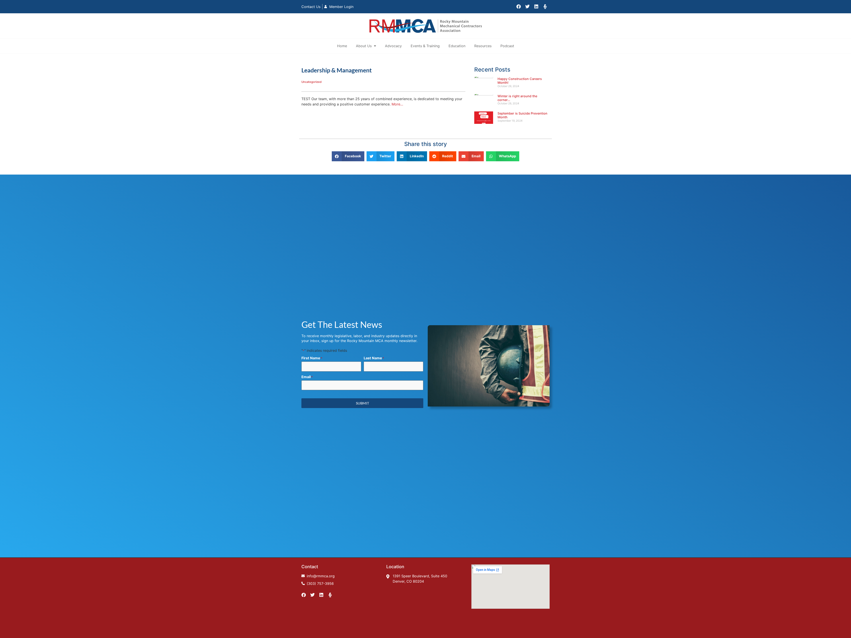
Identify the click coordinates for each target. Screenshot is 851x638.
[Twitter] (527, 6)
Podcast (507, 46)
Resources (483, 46)
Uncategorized (311, 82)
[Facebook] (518, 6)
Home (342, 46)
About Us (364, 46)
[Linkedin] (536, 6)
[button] (348, 156)
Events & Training (425, 46)
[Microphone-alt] (545, 6)
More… (397, 104)
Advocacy (393, 46)
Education (457, 46)
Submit (362, 403)
